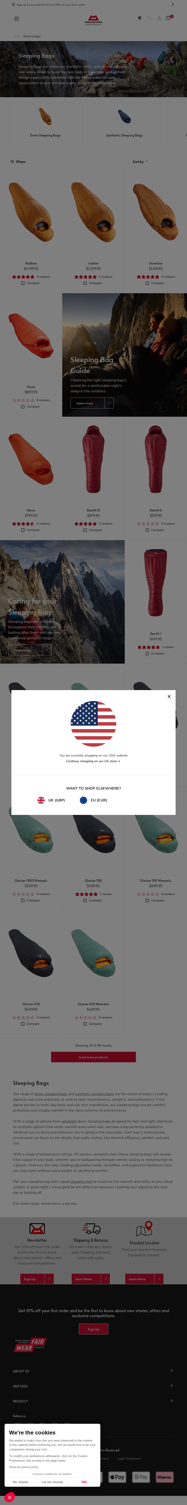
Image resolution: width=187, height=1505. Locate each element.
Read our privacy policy (23, 1467)
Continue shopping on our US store (91, 761)
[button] (9, 1497)
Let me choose (52, 1482)
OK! (84, 1482)
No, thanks (20, 1482)
